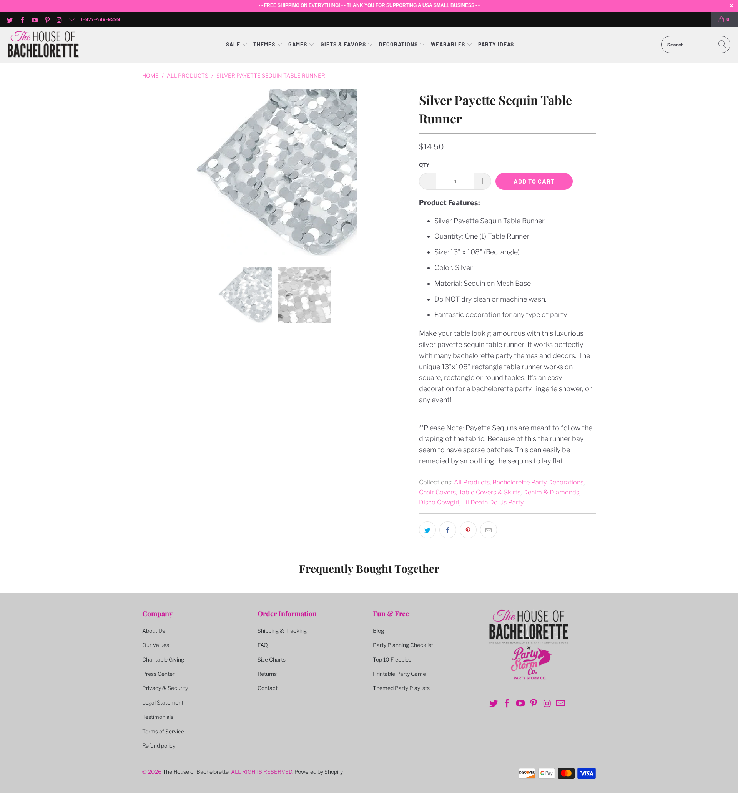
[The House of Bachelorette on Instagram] (59, 19)
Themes (265, 44)
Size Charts (272, 659)
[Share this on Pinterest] (468, 529)
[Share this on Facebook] (447, 529)
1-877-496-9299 (100, 19)
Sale (234, 44)
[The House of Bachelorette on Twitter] (9, 19)
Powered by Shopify (318, 771)
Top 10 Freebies (392, 659)
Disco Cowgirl (439, 502)
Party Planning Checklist (403, 645)
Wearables (448, 44)
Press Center (158, 673)
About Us (153, 630)
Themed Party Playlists (401, 688)
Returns (267, 673)
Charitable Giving (163, 659)
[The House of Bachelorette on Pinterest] (46, 19)
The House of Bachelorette (196, 771)
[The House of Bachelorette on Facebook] (21, 19)
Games (298, 44)
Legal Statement (162, 702)
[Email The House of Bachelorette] (71, 19)
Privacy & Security (165, 688)
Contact (268, 688)
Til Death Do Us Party (493, 502)
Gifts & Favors (343, 44)
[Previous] (149, 172)
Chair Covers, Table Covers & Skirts (469, 492)
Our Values (155, 645)
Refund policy (158, 745)
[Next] (404, 172)
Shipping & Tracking (282, 630)
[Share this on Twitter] (427, 529)
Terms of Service (163, 731)
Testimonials (157, 716)
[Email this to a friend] (488, 529)
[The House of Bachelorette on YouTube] (34, 19)
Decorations (399, 44)
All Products (472, 482)
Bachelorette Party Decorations (537, 482)
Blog (378, 630)
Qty (424, 165)
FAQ (263, 645)
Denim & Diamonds (551, 492)
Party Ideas (496, 44)
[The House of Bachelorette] (43, 45)
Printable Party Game (399, 673)
